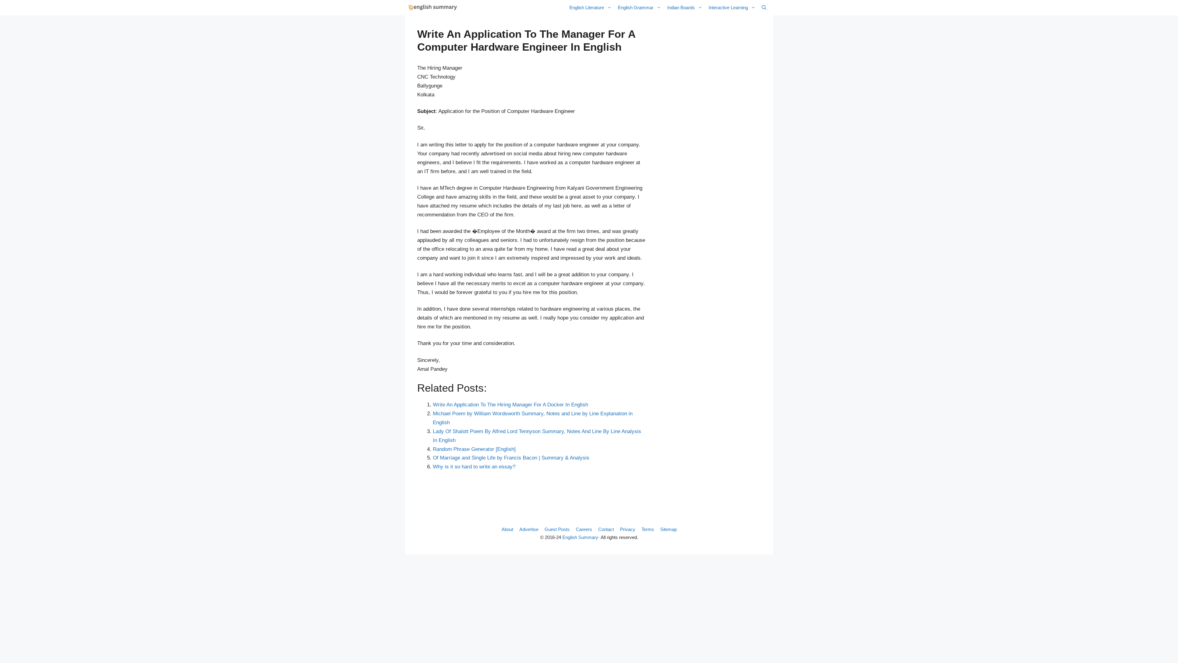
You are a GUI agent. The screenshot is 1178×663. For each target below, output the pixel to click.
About (507, 529)
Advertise (528, 529)
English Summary (580, 537)
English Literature (586, 7)
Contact (606, 529)
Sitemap (668, 529)
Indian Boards (681, 7)
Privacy (627, 529)
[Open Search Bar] (764, 7)
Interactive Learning (728, 7)
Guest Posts (557, 529)
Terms (647, 529)
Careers (584, 529)
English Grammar (635, 7)
